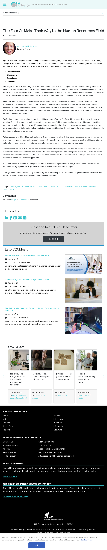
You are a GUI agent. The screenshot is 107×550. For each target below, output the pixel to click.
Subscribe (23, 200)
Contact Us (8, 442)
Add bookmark (10, 36)
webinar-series (9, 452)
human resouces (29, 187)
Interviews (58, 419)
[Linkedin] (7, 219)
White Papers (9, 426)
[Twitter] (15, 219)
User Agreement (46, 442)
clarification (54, 187)
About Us (7, 449)
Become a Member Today (50, 452)
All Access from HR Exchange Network (56, 456)
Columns (58, 430)
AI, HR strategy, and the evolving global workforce (27, 279)
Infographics (59, 426)
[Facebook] (11, 219)
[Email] (20, 219)
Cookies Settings (62, 533)
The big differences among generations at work (86, 378)
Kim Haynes (15, 187)
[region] (53, 541)
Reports (6, 430)
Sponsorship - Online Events (51, 449)
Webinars (58, 423)
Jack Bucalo (62, 395)
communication (81, 187)
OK (36, 545)
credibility (69, 187)
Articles (57, 416)
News (5, 416)
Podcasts (7, 423)
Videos (6, 419)
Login (13, 200)
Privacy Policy (43, 533)
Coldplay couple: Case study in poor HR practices (41, 376)
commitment (43, 187)
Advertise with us (10, 445)
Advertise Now (10, 476)
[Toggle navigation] (5, 4)
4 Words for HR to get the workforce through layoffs (64, 376)
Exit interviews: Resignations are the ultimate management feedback (17, 379)
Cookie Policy (44, 445)
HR (62, 187)
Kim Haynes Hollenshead (27, 46)
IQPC (70, 524)
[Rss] (25, 219)
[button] (53, 13)
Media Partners (9, 456)
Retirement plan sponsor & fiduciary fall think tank (27, 255)
